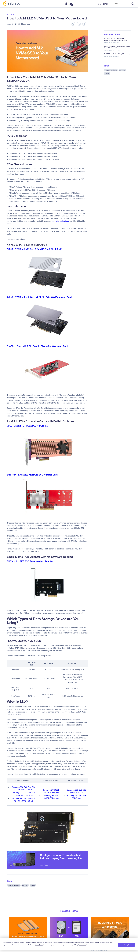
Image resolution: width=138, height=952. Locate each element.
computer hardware (14, 885)
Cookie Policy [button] (39, 945)
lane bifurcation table (60, 221)
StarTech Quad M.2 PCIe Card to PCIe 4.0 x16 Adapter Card (37, 346)
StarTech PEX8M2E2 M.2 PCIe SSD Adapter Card (32, 474)
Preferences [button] (82, 945)
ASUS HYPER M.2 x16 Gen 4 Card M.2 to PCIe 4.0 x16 (34, 249)
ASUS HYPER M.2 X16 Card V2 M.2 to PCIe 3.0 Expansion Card (39, 297)
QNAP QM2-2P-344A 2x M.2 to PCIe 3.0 (27, 425)
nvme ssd (25, 885)
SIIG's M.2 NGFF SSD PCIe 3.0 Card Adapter (30, 561)
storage (33, 885)
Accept (126, 945)
